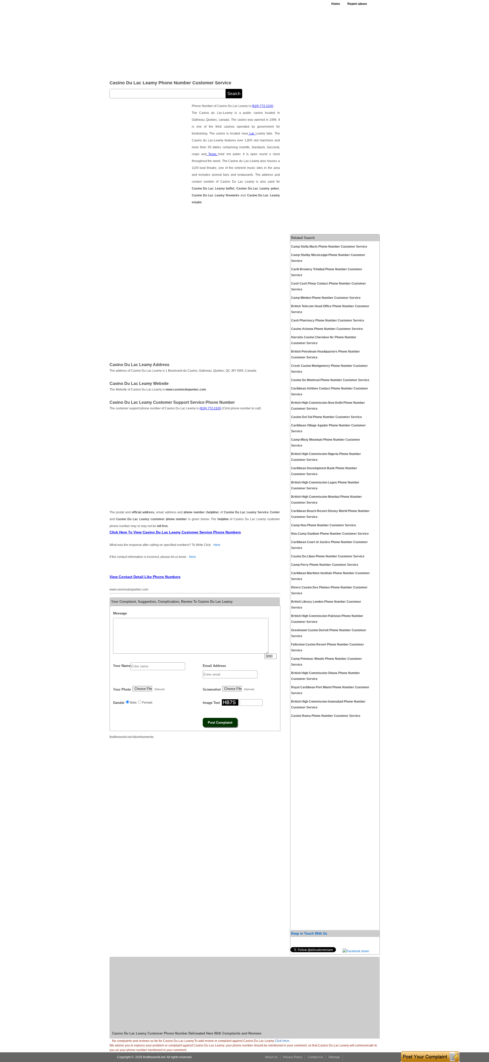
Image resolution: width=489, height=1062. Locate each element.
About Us (271, 1057)
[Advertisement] (234, 38)
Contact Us (315, 1057)
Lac (252, 133)
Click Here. (282, 1040)
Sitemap (334, 1057)
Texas (212, 154)
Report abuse (357, 3)
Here (216, 544)
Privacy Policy (292, 1057)
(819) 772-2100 (262, 105)
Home (335, 3)
